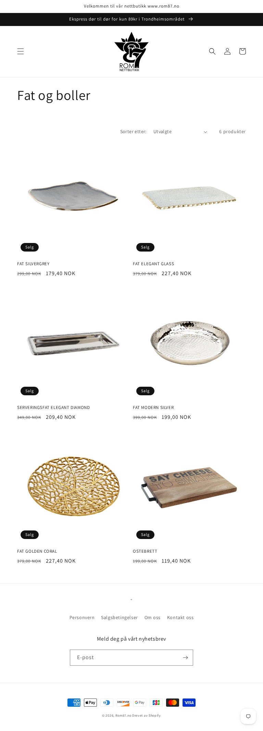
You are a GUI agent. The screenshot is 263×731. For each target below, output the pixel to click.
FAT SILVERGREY (33, 264)
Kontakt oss (180, 617)
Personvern (82, 617)
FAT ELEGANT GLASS (153, 264)
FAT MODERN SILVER (153, 407)
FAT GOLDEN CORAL (37, 551)
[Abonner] (185, 658)
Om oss (153, 617)
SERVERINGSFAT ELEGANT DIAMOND (53, 407)
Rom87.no (123, 715)
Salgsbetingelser (119, 617)
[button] (20, 51)
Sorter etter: (133, 131)
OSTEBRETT (145, 551)
